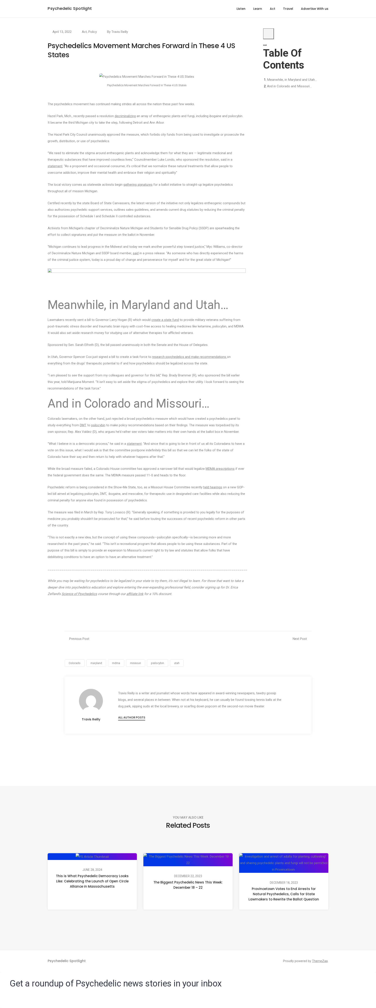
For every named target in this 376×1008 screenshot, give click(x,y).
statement (55, 166)
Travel (288, 9)
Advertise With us (314, 9)
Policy (92, 32)
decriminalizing (125, 116)
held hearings (212, 487)
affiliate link (134, 594)
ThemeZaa (320, 961)
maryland (96, 663)
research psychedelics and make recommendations (189, 357)
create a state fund (165, 320)
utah (177, 663)
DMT (83, 425)
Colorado (75, 663)
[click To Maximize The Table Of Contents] (268, 33)
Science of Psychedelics (79, 594)
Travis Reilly (119, 32)
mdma (116, 663)
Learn (257, 9)
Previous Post (79, 639)
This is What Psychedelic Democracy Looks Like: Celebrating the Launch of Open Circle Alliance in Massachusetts (92, 881)
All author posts (131, 717)
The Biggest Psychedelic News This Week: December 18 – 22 (188, 885)
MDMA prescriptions (220, 469)
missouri (135, 663)
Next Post (300, 639)
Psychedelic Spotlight (70, 8)
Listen (241, 9)
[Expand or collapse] (265, 45)
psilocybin (98, 425)
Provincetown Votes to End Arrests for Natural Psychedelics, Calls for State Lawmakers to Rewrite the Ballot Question (283, 894)
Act (272, 9)
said (136, 253)
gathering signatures (138, 185)
